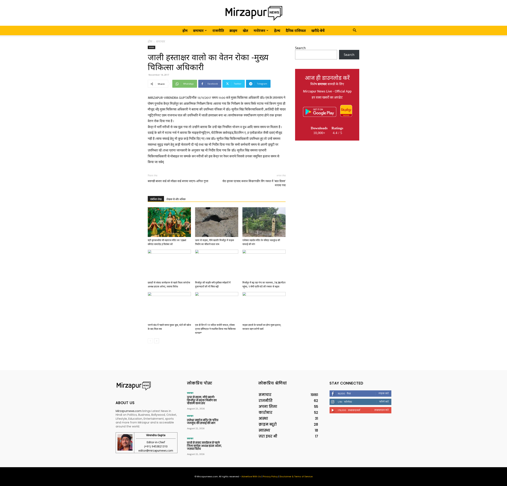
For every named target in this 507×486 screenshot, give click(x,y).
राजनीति (218, 30)
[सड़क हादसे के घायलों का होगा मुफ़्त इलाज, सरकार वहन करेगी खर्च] (264, 307)
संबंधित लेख (156, 199)
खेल (245, 30)
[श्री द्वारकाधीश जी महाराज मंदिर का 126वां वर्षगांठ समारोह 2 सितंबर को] (169, 222)
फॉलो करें (384, 401)
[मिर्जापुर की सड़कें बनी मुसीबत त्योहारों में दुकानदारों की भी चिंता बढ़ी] (216, 264)
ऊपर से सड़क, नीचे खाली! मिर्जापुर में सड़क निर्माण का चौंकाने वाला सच (202, 400)
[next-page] (156, 340)
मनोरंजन (259, 30)
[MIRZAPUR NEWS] (146, 386)
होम (185, 30)
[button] (354, 30)
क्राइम (233, 30)
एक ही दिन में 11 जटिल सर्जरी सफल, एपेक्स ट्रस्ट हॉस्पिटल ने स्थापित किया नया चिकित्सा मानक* (215, 328)
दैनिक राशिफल (296, 30)
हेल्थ (277, 30)
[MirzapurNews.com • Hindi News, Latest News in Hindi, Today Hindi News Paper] (253, 13)
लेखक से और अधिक (176, 199)
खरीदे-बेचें (318, 30)
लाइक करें (383, 393)
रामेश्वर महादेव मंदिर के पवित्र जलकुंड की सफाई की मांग (202, 421)
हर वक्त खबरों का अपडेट (327, 98)
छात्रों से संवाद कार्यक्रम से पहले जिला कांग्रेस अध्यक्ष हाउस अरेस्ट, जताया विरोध (204, 446)
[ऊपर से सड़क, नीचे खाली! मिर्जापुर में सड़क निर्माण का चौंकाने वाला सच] (216, 222)
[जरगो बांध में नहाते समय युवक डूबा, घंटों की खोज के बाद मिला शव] (169, 307)
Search (300, 48)
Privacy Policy (270, 476)
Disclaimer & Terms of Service (296, 476)
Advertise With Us (251, 476)
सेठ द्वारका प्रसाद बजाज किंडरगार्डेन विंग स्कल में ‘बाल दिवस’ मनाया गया (254, 183)
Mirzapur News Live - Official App (327, 91)
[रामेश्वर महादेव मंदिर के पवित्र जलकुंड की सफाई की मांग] (264, 222)
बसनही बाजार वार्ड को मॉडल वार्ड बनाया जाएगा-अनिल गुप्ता (178, 181)
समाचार (198, 30)
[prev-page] (150, 340)
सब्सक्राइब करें (381, 410)
